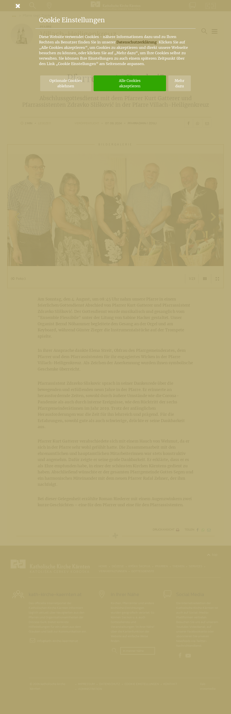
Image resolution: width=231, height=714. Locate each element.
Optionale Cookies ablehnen (65, 83)
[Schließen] (115, 6)
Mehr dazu (179, 83)
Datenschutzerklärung (136, 42)
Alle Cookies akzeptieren (130, 83)
